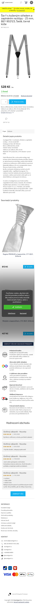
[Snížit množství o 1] (8, 103)
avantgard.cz (8, 547)
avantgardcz (8, 550)
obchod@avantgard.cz (11, 541)
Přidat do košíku (19, 102)
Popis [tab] (4, 131)
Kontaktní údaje (5, 508)
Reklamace (4, 518)
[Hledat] (21, 3)
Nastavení (23, 313)
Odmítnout (11, 313)
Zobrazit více (18, 494)
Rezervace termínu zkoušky (9, 531)
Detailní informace (6, 113)
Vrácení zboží (5, 521)
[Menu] (32, 3)
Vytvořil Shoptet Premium (20, 594)
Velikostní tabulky (6, 526)
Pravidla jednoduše (6, 510)
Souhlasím (18, 307)
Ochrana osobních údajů (8, 523)
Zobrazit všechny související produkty (18, 344)
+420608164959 (8, 553)
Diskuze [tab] (10, 131)
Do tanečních (21, 11)
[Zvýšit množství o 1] (8, 100)
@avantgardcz (8, 555)
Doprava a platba (6, 513)
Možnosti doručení (26, 96)
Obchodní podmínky (7, 515)
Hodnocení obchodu (18, 422)
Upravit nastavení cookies (21, 602)
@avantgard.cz (8, 558)
